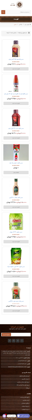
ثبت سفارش (26, 400)
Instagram (13, 340)
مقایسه (15, 55)
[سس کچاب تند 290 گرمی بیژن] (16, 118)
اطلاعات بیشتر (16, 172)
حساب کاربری (25, 379)
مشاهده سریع (11, 55)
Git (9, 340)
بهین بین (26, 24)
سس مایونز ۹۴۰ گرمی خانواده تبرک (16, 267)
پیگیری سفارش (25, 403)
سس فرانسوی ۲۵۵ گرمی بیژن (16, 59)
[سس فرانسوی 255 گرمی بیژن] (16, 49)
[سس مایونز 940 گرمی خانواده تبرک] (16, 256)
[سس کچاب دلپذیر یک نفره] (16, 152)
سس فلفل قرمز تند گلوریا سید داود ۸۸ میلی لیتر (16, 94)
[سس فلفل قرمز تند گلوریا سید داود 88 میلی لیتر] (16, 83)
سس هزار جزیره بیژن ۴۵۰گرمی (16, 301)
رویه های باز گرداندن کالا (23, 385)
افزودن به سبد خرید (16, 69)
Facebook (22, 340)
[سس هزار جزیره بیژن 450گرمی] (16, 290)
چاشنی (20, 24)
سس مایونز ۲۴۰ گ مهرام (16, 232)
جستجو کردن (3, 12)
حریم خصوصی (25, 409)
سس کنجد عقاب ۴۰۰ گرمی (16, 198)
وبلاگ (27, 388)
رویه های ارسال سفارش (23, 382)
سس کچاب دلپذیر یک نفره (16, 163)
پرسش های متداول (24, 376)
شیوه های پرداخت (24, 397)
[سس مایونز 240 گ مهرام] (16, 221)
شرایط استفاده (25, 406)
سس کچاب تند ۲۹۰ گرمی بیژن (16, 128)
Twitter (18, 340)
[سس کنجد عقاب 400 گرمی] (16, 187)
